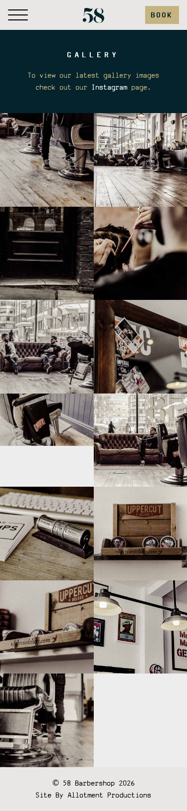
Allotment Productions (110, 795)
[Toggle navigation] (18, 15)
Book (162, 14)
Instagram (110, 87)
